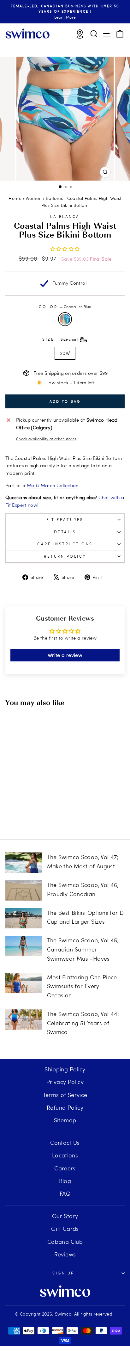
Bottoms (54, 198)
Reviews (65, 1254)
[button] (65, 248)
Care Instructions (65, 543)
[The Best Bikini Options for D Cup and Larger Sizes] (23, 918)
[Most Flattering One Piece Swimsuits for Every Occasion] (23, 983)
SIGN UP (63, 1272)
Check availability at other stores (46, 438)
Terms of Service (65, 1095)
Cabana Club (65, 1241)
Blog (65, 1181)
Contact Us (65, 1142)
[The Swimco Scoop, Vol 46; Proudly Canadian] (23, 890)
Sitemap (65, 1120)
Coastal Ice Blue (65, 319)
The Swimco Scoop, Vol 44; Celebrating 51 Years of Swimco (83, 1023)
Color (65, 306)
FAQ (65, 1193)
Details (65, 531)
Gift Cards (65, 1228)
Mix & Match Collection (53, 485)
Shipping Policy (65, 1069)
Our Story (65, 1216)
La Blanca (65, 216)
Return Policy (65, 556)
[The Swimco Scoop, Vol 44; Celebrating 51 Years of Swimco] (23, 1019)
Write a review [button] (65, 655)
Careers (65, 1168)
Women (34, 198)
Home (15, 198)
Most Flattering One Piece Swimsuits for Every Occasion (82, 986)
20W (65, 353)
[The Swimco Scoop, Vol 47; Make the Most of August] (23, 862)
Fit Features (64, 519)
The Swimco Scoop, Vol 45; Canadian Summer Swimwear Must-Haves (83, 949)
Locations (65, 1155)
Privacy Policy (65, 1082)
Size (60, 339)
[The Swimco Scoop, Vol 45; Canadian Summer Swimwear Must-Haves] (23, 946)
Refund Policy (65, 1107)
